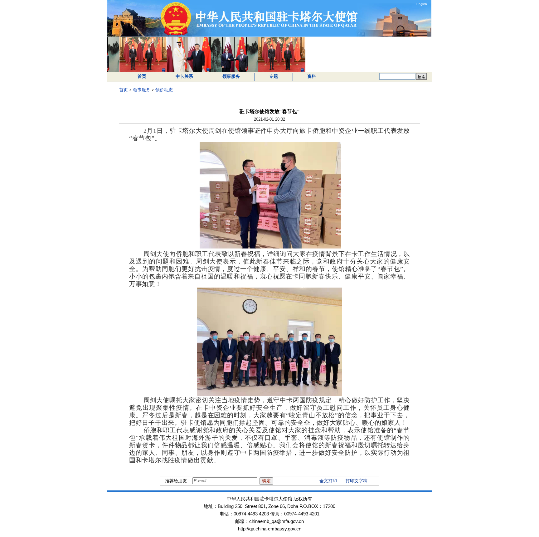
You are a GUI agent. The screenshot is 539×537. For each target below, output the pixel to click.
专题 (273, 76)
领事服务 (231, 76)
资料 (311, 76)
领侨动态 (164, 90)
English (421, 4)
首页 (142, 76)
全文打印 (328, 481)
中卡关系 (184, 76)
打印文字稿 (356, 481)
